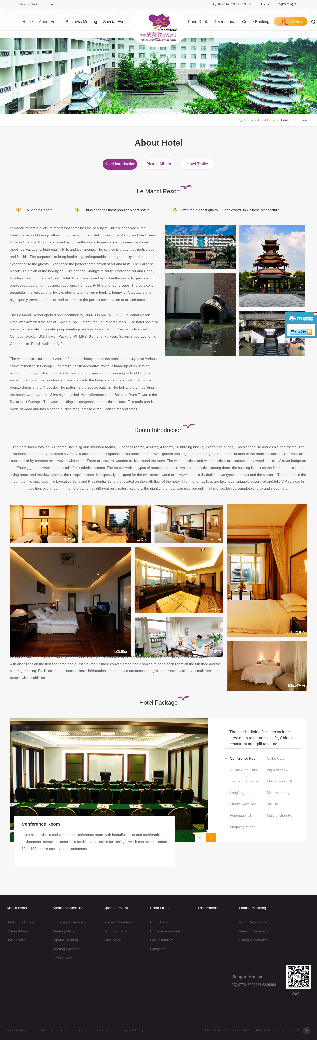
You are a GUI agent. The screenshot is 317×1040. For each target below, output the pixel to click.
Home (27, 22)
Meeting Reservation (255, 931)
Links (42, 1030)
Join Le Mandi (17, 1030)
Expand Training (65, 940)
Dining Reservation (254, 940)
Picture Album (158, 164)
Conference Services (68, 922)
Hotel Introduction (120, 164)
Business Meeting (81, 22)
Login (292, 4)
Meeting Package (65, 949)
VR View (295, 21)
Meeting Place (63, 931)
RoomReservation (253, 922)
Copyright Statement (95, 1030)
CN (263, 4)
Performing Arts (115, 931)
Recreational (225, 22)
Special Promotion (117, 922)
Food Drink (198, 22)
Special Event (115, 22)
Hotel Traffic (197, 164)
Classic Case (62, 958)
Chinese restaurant (165, 931)
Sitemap (62, 1030)
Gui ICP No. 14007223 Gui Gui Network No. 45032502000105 (253, 1030)
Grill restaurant (161, 940)
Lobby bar (158, 949)
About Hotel (49, 22)
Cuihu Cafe (159, 922)
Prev (200, 837)
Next (211, 837)
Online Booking (255, 22)
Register (282, 4)
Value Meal (112, 940)
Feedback (129, 1030)
